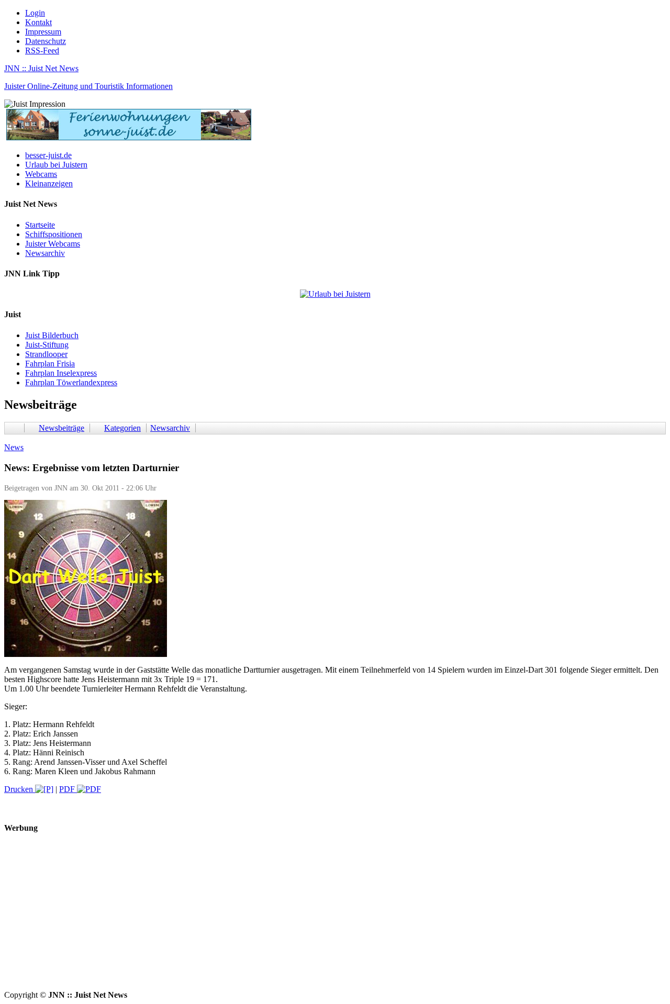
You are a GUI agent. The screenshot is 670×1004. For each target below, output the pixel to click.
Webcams (41, 174)
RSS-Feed (42, 50)
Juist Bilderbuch (52, 335)
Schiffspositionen (53, 234)
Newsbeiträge (61, 427)
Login (35, 12)
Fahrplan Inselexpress (61, 373)
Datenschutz (45, 41)
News (14, 447)
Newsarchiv (45, 253)
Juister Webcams (52, 243)
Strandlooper (46, 354)
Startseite (40, 224)
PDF (68, 789)
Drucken (19, 789)
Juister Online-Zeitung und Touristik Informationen (88, 86)
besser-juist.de (48, 155)
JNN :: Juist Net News (41, 68)
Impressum (43, 31)
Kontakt (38, 22)
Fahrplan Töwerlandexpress (71, 382)
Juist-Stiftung (47, 344)
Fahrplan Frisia (50, 363)
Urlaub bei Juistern (56, 164)
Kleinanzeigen (49, 183)
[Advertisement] (318, 917)
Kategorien (122, 427)
